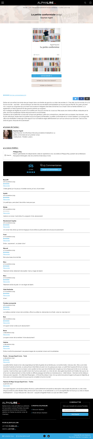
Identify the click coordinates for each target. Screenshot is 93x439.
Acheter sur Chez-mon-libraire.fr (46, 80)
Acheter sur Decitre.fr (46, 85)
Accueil (25, 7)
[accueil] (46, 2)
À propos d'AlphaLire (39, 406)
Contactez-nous (9, 436)
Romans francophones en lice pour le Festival (44, 7)
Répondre (6, 186)
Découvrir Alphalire (38, 409)
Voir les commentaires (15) (18, 95)
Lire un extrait (45, 75)
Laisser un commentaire (50, 169)
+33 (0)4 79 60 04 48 (24, 436)
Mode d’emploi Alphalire (40, 412)
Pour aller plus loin (10, 422)
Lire (30, 7)
